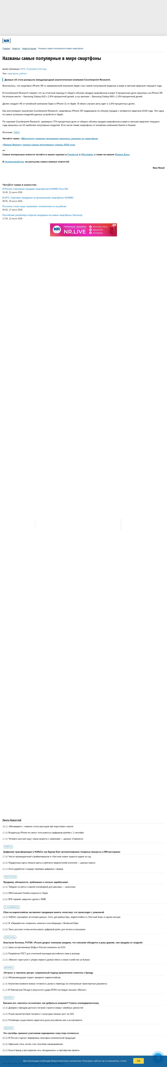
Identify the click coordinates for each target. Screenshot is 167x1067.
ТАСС (17, 132)
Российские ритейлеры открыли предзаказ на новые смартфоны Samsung (42, 215)
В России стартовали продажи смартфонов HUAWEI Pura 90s (35, 189)
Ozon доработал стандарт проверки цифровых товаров (35, 869)
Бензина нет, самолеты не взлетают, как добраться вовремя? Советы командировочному (51, 1003)
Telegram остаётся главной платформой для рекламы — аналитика (41, 887)
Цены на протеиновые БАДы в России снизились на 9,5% (37, 947)
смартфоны (13, 74)
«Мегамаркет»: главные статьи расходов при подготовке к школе (40, 826)
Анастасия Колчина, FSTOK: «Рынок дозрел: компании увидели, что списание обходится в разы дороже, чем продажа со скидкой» (73, 942)
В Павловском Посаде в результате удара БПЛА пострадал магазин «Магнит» (47, 990)
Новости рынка (29, 48)
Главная (6, 48)
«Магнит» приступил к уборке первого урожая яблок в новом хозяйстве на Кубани (49, 959)
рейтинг (23, 74)
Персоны (10, 937)
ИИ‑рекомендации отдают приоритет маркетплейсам (34, 977)
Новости (16, 48)
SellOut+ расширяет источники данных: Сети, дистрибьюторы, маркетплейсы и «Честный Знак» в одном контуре (64, 917)
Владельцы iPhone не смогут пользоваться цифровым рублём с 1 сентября (46, 832)
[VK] (48, 41)
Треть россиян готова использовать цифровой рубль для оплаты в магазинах (46, 929)
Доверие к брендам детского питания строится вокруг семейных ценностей (45, 1008)
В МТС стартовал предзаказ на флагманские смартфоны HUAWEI (37, 197)
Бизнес (9, 968)
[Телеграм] (33, 41)
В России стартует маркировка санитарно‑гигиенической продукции (41, 1038)
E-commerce (12, 907)
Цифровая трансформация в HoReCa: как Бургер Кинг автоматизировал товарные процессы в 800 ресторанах (61, 852)
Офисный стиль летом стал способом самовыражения (35, 1044)
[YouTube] (92, 41)
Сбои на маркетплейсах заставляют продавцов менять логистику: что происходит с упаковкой (53, 912)
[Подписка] (122, 41)
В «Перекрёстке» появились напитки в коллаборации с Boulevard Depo (43, 923)
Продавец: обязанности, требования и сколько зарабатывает (35, 882)
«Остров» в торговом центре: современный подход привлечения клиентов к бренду (48, 973)
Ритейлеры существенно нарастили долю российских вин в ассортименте (45, 1020)
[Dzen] (78, 41)
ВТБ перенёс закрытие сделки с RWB (27, 899)
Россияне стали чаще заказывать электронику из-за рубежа (34, 206)
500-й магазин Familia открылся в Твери (28, 893)
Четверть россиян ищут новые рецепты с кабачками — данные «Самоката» (45, 839)
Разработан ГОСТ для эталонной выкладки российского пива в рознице (44, 953)
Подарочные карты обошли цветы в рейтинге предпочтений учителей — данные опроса (51, 863)
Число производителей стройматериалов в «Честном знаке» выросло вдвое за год (49, 856)
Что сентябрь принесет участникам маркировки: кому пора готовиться (41, 1033)
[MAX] (63, 41)
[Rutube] (107, 41)
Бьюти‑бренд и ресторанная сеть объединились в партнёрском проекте (43, 1050)
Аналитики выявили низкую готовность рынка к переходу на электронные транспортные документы (57, 983)
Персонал (10, 877)
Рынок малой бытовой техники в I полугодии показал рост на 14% (41, 1014)
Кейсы (8, 847)
